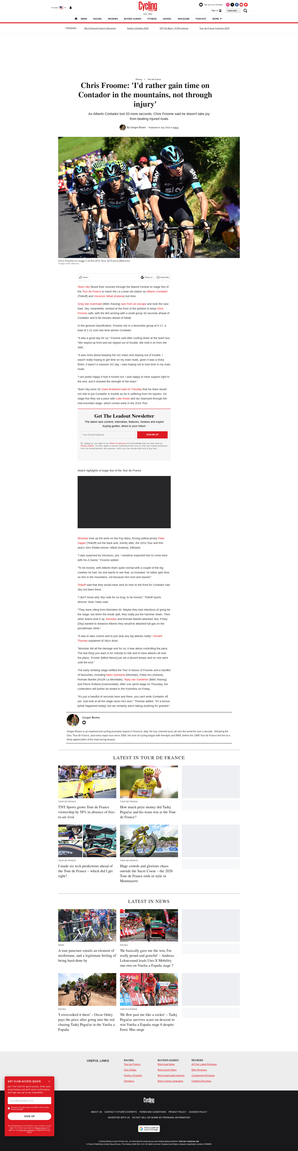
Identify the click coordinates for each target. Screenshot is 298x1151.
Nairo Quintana (115, 674)
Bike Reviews (199, 1070)
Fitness (152, 19)
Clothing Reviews (201, 1081)
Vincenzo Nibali (103, 296)
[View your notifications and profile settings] (71, 8)
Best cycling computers (170, 1081)
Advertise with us (119, 1117)
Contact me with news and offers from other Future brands (30, 1108)
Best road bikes (166, 1064)
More (216, 19)
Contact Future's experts (120, 1112)
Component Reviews (203, 1075)
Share (85, 277)
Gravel (167, 19)
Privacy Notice (87, 446)
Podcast (201, 19)
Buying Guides (132, 19)
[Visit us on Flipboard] (246, 5)
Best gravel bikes (167, 1070)
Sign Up (29, 1116)
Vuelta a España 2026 (138, 28)
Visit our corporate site (189, 1141)
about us (96, 1112)
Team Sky (84, 286)
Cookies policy (198, 1112)
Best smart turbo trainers (171, 1075)
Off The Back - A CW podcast (174, 28)
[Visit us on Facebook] (237, 5)
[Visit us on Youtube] (241, 5)
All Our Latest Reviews (204, 1064)
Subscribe (232, 11)
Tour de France (154, 79)
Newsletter (164, 277)
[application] (124, 502)
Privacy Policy (40, 1128)
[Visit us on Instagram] (228, 5)
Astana (119, 296)
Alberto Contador (157, 291)
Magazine (184, 19)
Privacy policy (177, 1112)
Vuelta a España (133, 1075)
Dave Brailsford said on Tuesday (122, 389)
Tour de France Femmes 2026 (214, 28)
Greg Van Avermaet (90, 303)
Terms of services (117, 443)
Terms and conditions (152, 1112)
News (84, 19)
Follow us (148, 277)
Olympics (129, 1081)
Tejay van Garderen (136, 679)
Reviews (113, 19)
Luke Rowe (123, 398)
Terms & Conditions (27, 1130)
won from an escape (133, 303)
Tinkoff (82, 584)
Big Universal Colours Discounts (100, 28)
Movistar (83, 538)
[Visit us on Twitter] (232, 5)
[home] (76, 19)
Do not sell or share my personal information (161, 1117)
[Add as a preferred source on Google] (149, 1128)
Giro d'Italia (130, 1070)
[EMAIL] (85, 722)
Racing (97, 19)
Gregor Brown (138, 127)
